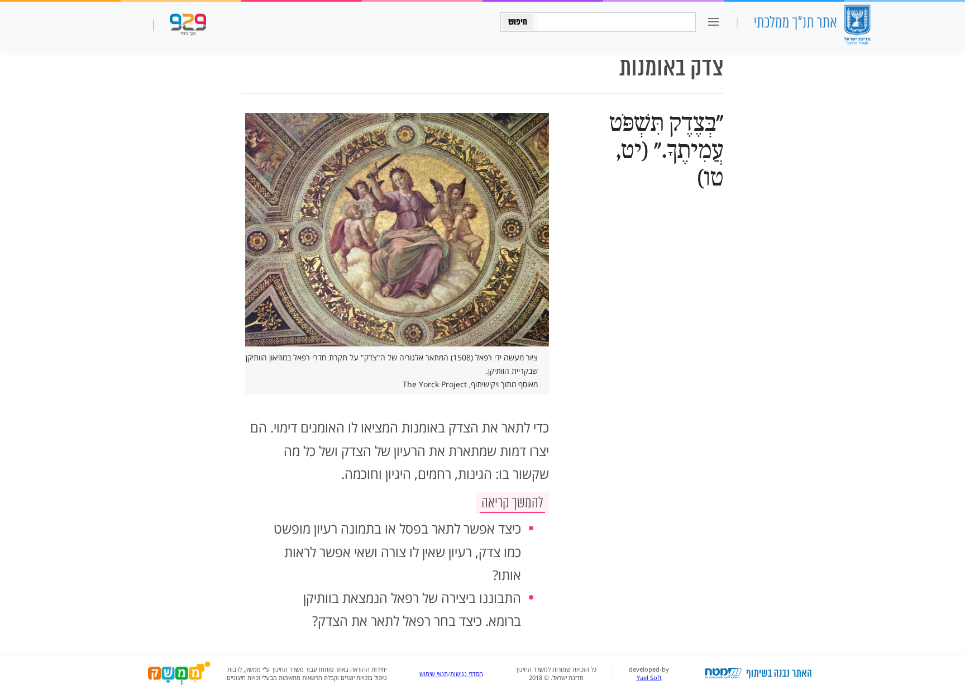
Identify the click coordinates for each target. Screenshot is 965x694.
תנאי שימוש (433, 674)
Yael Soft (649, 678)
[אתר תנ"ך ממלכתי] (812, 26)
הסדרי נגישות (466, 674)
